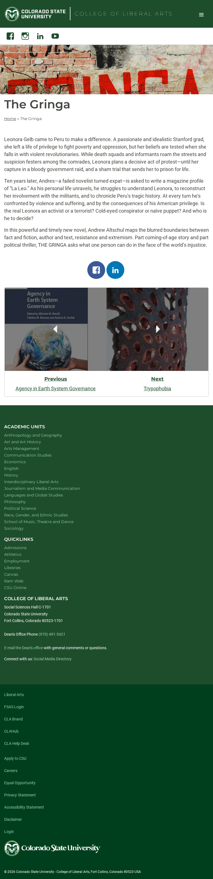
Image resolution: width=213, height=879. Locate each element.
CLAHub (11, 731)
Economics (22, 461)
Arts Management (29, 448)
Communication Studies (35, 455)
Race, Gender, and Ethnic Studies (43, 515)
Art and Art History (30, 441)
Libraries (12, 567)
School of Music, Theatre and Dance (46, 521)
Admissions (15, 547)
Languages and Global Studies (41, 495)
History (18, 475)
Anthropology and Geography (40, 435)
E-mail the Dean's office (23, 648)
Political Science (27, 508)
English (18, 468)
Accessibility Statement (24, 807)
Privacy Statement (20, 795)
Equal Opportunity (20, 783)
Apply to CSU (15, 758)
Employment (17, 561)
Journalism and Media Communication (49, 488)
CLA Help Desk (16, 743)
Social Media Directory (53, 659)
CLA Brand (13, 719)
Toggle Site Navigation (201, 14)
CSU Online (15, 587)
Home (10, 118)
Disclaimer (13, 819)
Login (9, 831)
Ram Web (13, 581)
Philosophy (22, 501)
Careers (10, 770)
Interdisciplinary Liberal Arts (38, 481)
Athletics (12, 554)
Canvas (11, 574)
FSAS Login (14, 707)
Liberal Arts (14, 694)
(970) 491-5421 (52, 634)
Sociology (21, 528)
